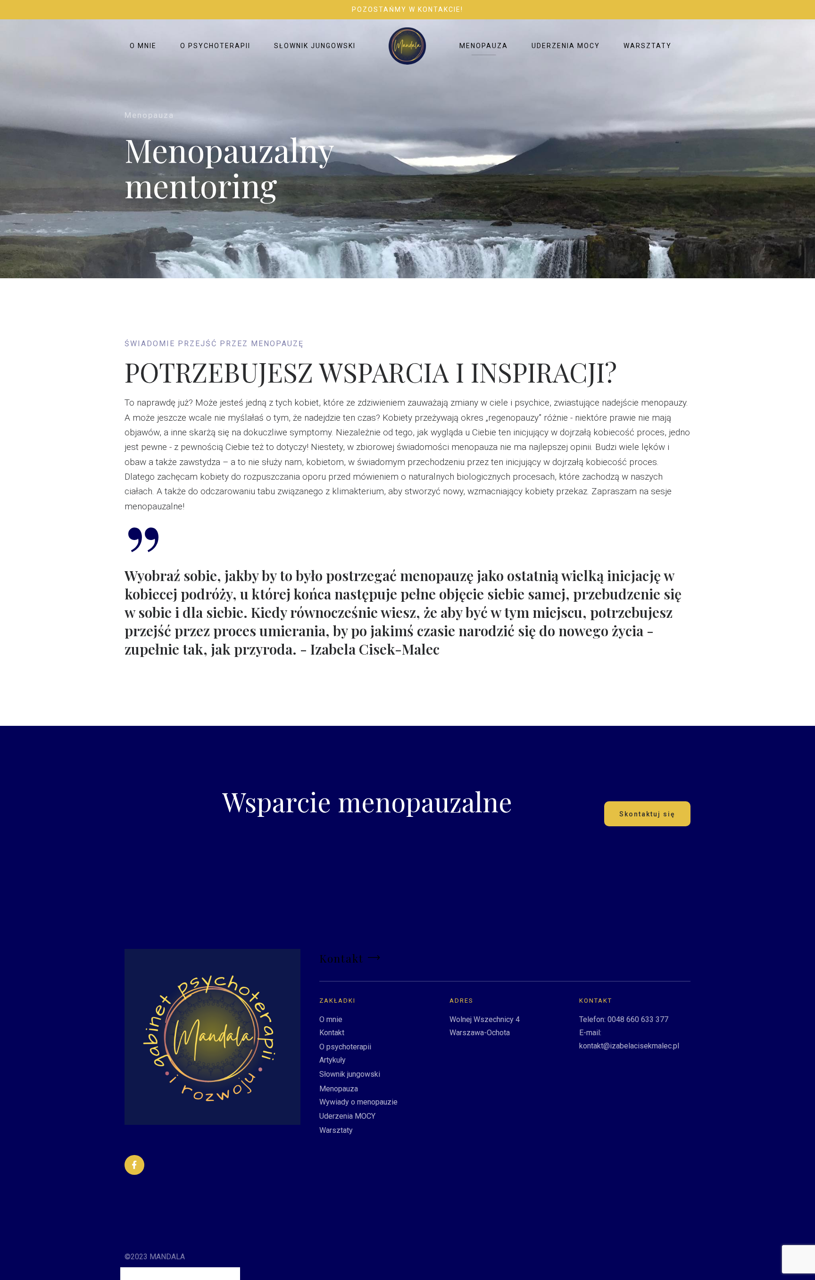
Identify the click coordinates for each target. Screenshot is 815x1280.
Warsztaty (648, 46)
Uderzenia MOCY (566, 46)
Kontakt (331, 1032)
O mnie (143, 46)
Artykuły (332, 1060)
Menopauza (483, 46)
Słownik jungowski (315, 46)
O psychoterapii (215, 46)
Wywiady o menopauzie (358, 1101)
